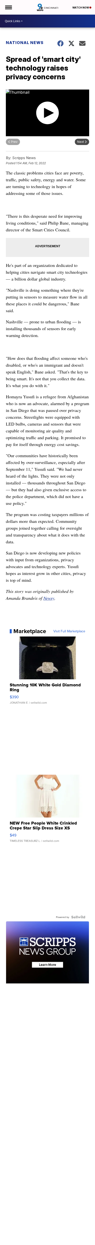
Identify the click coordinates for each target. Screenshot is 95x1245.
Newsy (48, 598)
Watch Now (80, 7)
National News (25, 42)
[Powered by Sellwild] (78, 917)
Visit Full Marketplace (69, 631)
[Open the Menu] (8, 7)
